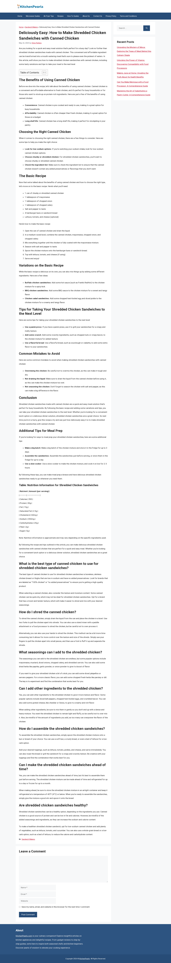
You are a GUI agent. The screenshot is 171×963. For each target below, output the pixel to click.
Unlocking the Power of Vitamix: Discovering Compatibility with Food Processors (132, 64)
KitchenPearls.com (24, 936)
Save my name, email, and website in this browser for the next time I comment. (56, 907)
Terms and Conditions (128, 16)
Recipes (60, 16)
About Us (86, 16)
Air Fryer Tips (49, 16)
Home (20, 16)
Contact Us (97, 16)
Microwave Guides (33, 16)
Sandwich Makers (31, 27)
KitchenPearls (84, 959)
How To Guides (73, 16)
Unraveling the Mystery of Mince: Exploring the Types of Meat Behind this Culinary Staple (134, 51)
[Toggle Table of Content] (42, 72)
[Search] (146, 28)
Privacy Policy (111, 16)
